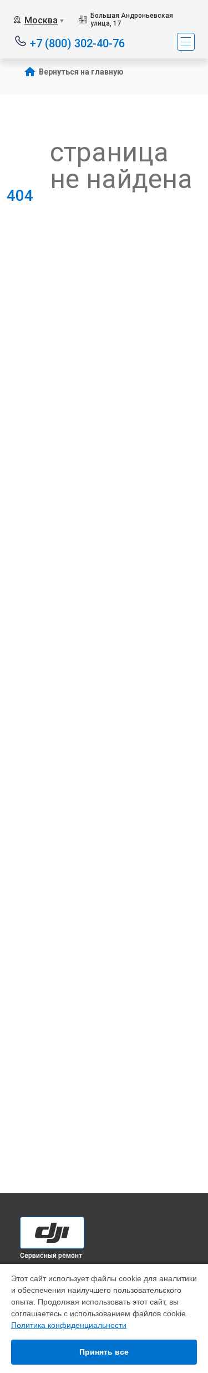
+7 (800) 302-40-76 (77, 42)
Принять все (104, 1351)
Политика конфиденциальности (68, 1325)
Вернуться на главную (81, 71)
